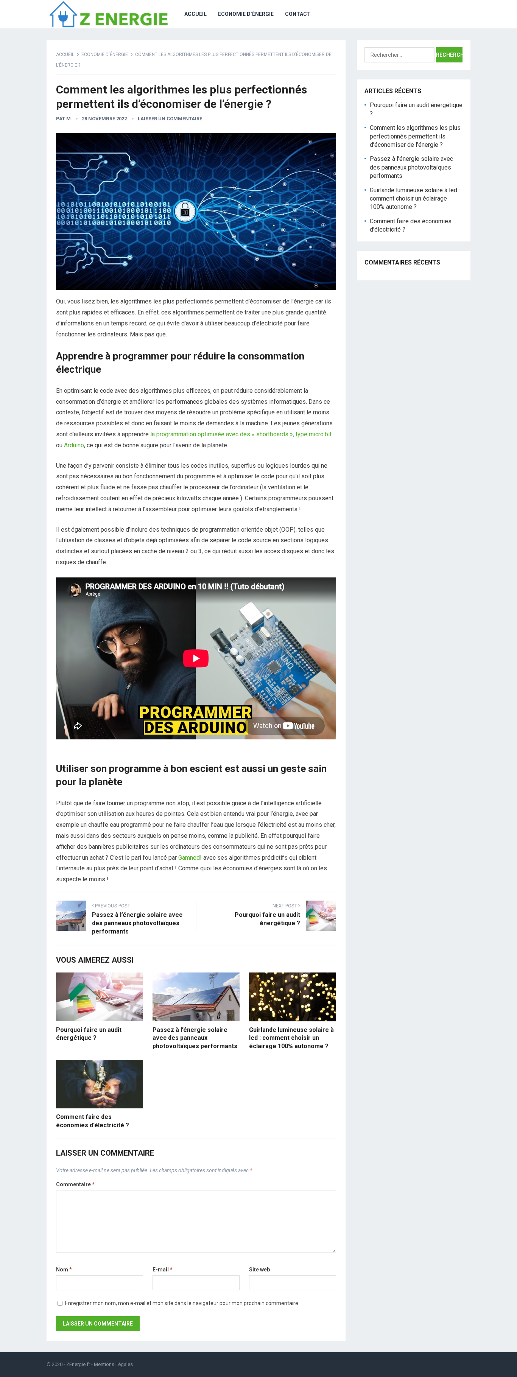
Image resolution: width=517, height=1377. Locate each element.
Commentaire (75, 1184)
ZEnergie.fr (78, 1364)
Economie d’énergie (246, 14)
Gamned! (190, 857)
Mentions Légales (113, 1364)
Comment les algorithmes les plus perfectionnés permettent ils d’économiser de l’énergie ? (415, 136)
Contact (298, 14)
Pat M (63, 118)
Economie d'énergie (104, 54)
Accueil (195, 14)
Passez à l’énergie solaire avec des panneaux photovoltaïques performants (195, 1038)
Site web (259, 1270)
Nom (64, 1270)
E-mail (163, 1270)
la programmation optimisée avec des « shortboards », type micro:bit (241, 434)
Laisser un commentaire (170, 118)
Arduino (74, 445)
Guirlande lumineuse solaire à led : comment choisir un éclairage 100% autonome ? (291, 1038)
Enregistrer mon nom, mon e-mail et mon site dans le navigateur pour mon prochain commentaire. (182, 1303)
